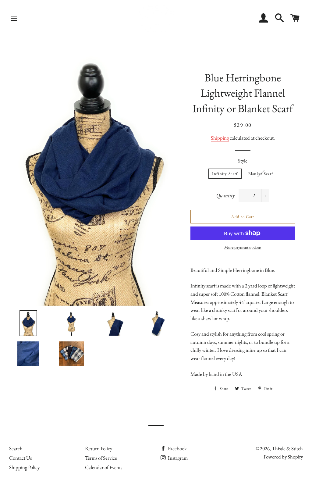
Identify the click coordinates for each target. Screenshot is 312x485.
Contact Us (20, 458)
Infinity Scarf (225, 173)
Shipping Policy (24, 467)
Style (242, 160)
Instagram (177, 458)
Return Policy (98, 448)
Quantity (225, 195)
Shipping (220, 137)
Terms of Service (101, 458)
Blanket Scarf (260, 173)
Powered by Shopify (283, 456)
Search (16, 448)
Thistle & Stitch (287, 448)
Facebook (177, 448)
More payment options (242, 247)
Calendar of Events (103, 467)
